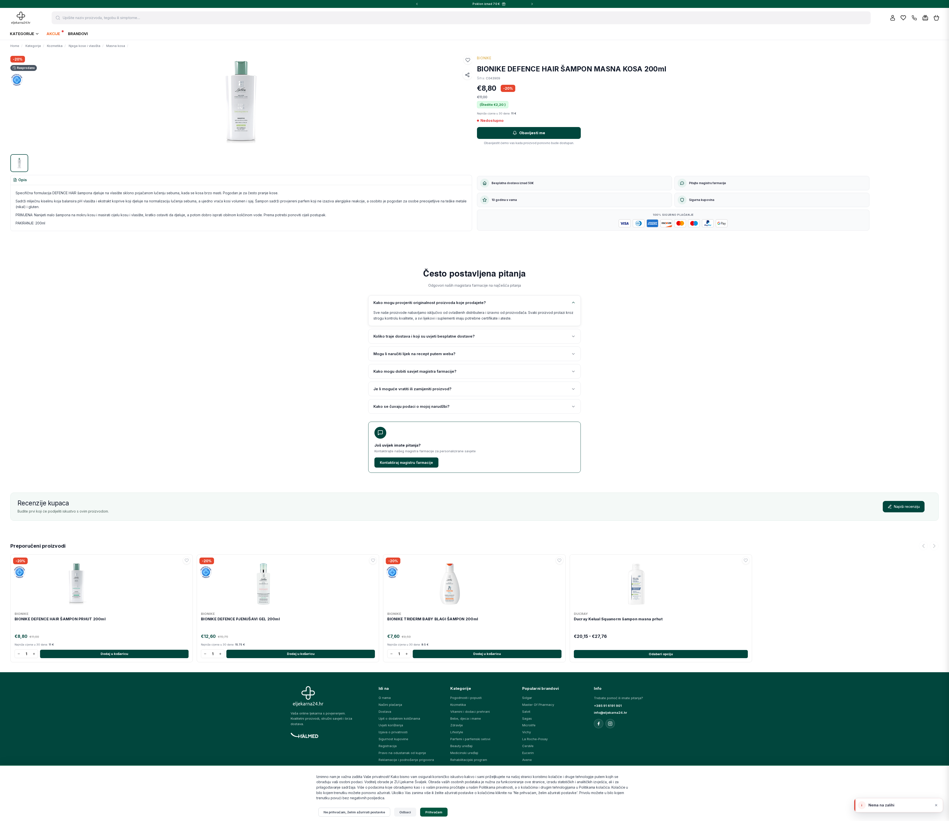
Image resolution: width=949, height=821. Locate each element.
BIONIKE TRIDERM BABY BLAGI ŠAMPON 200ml (432, 619)
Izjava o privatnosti (393, 732)
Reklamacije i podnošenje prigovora (406, 760)
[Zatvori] (936, 805)
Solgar (527, 698)
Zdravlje (456, 725)
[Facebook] (598, 723)
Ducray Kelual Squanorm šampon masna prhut (618, 619)
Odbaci (405, 812)
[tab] (20, 180)
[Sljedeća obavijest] (532, 4)
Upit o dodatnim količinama (399, 718)
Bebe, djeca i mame (465, 718)
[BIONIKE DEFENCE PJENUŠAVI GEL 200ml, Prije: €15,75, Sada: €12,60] (288, 583)
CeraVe (528, 746)
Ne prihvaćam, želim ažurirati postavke (354, 812)
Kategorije (22, 33)
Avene (527, 760)
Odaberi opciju (661, 654)
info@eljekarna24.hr (610, 712)
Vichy (526, 732)
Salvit (526, 711)
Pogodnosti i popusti (466, 698)
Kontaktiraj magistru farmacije (406, 462)
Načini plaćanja (390, 705)
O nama (385, 698)
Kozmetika (458, 705)
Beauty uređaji (461, 746)
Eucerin (528, 753)
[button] (468, 60)
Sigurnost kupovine (393, 739)
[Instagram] (610, 723)
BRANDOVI (78, 33)
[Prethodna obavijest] (417, 4)
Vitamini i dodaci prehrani (470, 711)
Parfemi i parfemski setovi (470, 739)
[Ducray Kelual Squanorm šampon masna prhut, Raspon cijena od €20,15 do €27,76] (661, 583)
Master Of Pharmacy (538, 705)
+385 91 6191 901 (608, 706)
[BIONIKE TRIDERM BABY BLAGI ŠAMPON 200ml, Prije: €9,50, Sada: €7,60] (474, 583)
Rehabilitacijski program (468, 760)
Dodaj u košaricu (114, 654)
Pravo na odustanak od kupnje (402, 753)
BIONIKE (484, 58)
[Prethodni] (923, 545)
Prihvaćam (434, 812)
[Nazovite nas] (914, 18)
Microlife (529, 725)
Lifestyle (456, 732)
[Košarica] (936, 18)
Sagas (527, 718)
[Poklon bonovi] (925, 18)
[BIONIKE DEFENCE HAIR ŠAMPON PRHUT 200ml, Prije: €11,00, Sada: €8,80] (101, 583)
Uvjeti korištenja (391, 725)
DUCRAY (581, 614)
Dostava (385, 711)
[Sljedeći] (934, 545)
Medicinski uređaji (464, 753)
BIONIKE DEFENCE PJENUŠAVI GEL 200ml (240, 619)
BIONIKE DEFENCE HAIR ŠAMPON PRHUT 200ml (60, 619)
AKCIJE (53, 33)
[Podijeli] (467, 75)
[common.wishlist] (903, 17)
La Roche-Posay (535, 739)
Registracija (388, 746)
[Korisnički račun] (892, 18)
